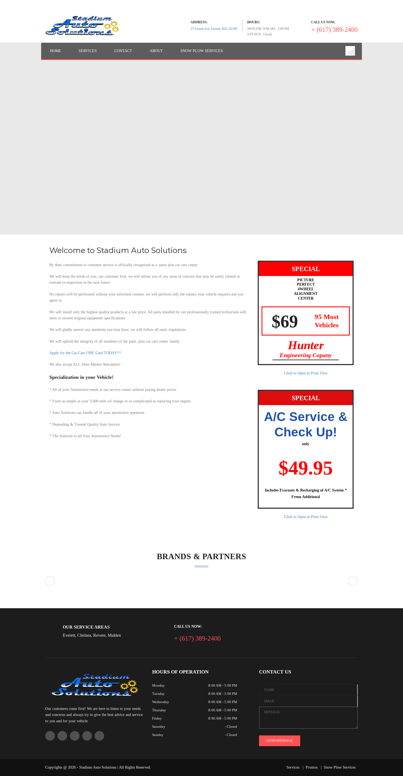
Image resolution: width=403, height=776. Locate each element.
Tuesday (158, 694)
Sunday (157, 735)
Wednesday (160, 702)
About (156, 51)
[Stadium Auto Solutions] (82, 25)
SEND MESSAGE (279, 740)
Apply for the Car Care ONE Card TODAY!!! (85, 353)
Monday (158, 685)
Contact (123, 51)
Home (55, 51)
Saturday (158, 726)
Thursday (159, 710)
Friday (157, 718)
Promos (311, 767)
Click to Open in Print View (306, 373)
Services (88, 51)
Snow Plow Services (201, 51)
